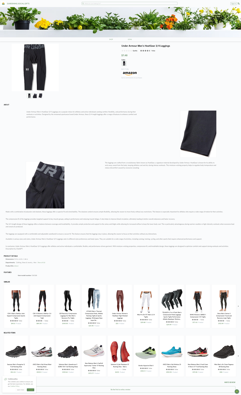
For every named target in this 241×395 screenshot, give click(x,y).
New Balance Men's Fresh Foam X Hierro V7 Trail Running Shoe (198, 365)
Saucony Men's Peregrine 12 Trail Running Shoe (16, 365)
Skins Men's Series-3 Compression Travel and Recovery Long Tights (224, 316)
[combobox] (129, 3)
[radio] (122, 51)
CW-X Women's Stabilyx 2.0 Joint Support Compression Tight (42, 316)
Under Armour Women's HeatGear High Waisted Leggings (120, 316)
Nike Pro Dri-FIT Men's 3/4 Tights (146, 316)
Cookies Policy (14, 386)
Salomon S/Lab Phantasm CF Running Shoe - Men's (120, 365)
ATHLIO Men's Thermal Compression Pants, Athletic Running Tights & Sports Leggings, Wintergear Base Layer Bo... (94, 315)
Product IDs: (12, 266)
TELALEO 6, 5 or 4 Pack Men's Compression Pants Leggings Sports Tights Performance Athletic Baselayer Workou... (172, 315)
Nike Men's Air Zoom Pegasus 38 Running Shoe (223, 365)
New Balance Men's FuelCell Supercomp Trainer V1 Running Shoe (94, 365)
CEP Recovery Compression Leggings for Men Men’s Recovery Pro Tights (68, 316)
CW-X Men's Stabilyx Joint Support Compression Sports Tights (16, 316)
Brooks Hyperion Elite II (146, 366)
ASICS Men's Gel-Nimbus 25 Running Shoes (172, 365)
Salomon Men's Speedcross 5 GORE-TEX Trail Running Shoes (68, 365)
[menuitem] (233, 3)
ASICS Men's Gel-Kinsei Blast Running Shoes (42, 365)
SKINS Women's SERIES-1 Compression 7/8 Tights (198, 316)
